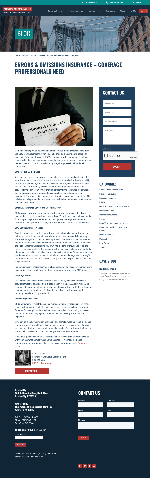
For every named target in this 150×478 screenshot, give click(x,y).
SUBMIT (117, 166)
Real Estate (110, 11)
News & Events (106, 235)
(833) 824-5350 (91, 2)
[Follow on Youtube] (94, 466)
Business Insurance (108, 198)
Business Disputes (75, 11)
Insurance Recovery (56, 11)
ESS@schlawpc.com (41, 363)
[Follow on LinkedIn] (80, 466)
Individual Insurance (108, 215)
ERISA (102, 202)
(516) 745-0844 (26, 423)
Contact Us (30, 371)
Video (102, 247)
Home (17, 55)
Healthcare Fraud (94, 11)
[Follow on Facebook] (89, 466)
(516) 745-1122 (29, 420)
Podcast (103, 239)
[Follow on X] (85, 466)
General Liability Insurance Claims (114, 206)
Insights (133, 11)
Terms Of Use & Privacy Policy (29, 456)
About (122, 11)
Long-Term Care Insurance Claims (114, 223)
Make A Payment (116, 2)
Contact (144, 11)
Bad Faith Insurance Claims (111, 189)
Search (138, 2)
